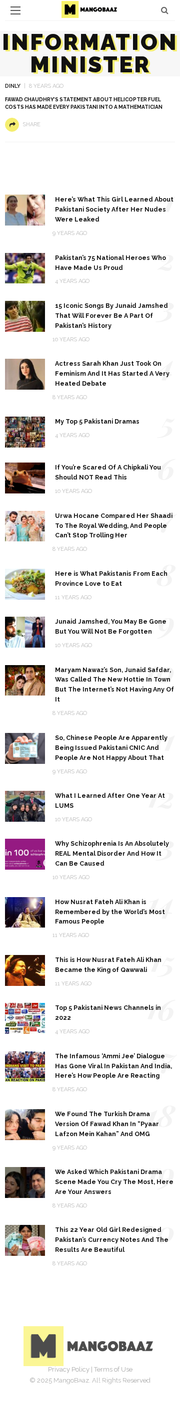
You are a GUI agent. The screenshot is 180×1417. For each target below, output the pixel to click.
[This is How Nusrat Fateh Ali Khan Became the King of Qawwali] (25, 969)
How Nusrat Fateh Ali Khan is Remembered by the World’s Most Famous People (110, 912)
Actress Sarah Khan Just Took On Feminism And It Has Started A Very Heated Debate (112, 373)
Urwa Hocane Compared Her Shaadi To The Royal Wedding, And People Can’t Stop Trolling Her (113, 525)
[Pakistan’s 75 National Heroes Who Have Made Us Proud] (25, 267)
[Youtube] (123, 1384)
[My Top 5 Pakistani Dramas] (25, 432)
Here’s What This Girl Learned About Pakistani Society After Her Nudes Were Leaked (114, 209)
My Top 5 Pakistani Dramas (97, 421)
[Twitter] (79, 1384)
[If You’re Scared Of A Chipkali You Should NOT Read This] (25, 477)
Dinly (12, 86)
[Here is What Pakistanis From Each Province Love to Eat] (25, 583)
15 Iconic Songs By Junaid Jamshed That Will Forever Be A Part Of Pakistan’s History (111, 315)
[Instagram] (101, 1384)
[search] (164, 10)
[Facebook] (57, 1384)
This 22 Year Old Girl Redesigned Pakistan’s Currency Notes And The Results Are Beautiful (111, 1239)
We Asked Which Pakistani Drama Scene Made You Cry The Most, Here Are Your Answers (114, 1181)
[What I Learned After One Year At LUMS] (25, 805)
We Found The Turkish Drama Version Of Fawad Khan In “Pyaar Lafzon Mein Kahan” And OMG (107, 1124)
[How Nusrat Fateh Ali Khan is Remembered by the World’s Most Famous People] (25, 912)
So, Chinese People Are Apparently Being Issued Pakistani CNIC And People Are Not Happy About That (111, 747)
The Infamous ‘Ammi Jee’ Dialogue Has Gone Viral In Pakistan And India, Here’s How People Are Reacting (113, 1066)
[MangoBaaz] (90, 1345)
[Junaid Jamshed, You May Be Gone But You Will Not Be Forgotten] (25, 631)
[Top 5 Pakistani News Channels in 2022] (25, 1017)
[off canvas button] (15, 10)
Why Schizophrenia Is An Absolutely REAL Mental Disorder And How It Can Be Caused (112, 853)
